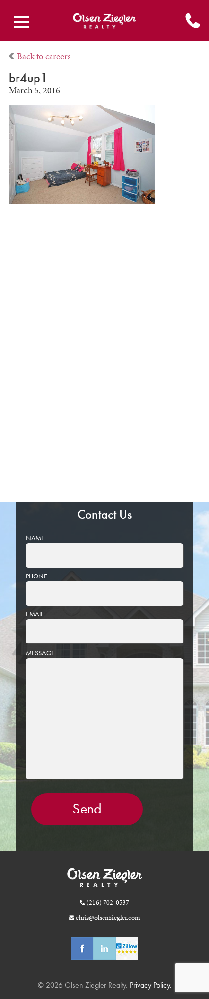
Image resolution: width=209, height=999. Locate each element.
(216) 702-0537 (108, 902)
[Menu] (21, 22)
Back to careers (44, 56)
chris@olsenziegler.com (108, 917)
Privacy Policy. (150, 985)
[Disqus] (105, 359)
